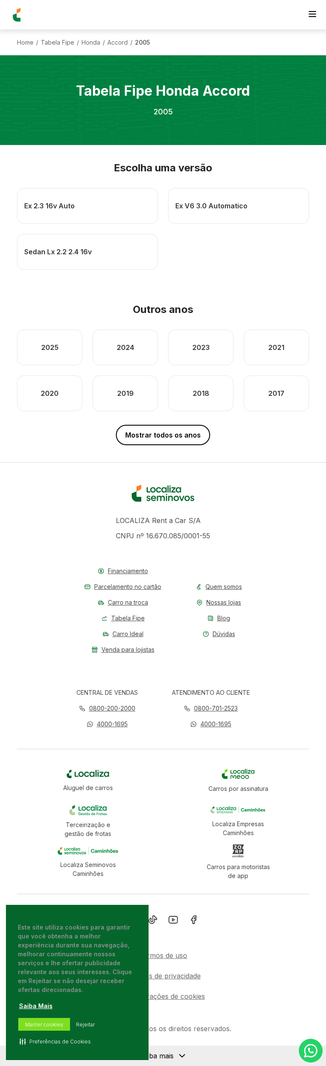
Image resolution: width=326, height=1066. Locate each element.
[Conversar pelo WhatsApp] (311, 1051)
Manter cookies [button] (44, 1024)
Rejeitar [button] (85, 1024)
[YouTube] (173, 921)
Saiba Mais (36, 1005)
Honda (91, 42)
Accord (117, 42)
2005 (142, 42)
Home (25, 42)
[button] (107, 723)
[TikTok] (153, 921)
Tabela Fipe (57, 42)
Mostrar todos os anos (163, 435)
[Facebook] (193, 921)
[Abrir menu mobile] (312, 15)
